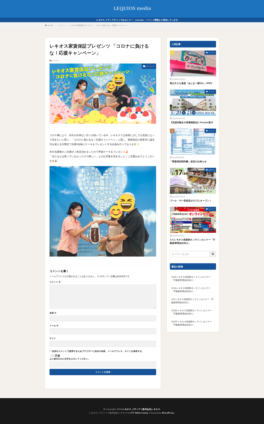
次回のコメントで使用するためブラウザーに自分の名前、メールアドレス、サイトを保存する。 (98, 351)
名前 (53, 313)
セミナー (211, 209)
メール (54, 326)
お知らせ (211, 170)
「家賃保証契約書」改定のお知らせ (188, 161)
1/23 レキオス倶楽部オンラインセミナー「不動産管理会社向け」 (191, 278)
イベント (61, 25)
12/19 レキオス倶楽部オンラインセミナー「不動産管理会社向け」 (191, 323)
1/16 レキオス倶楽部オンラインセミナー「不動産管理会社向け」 (191, 290)
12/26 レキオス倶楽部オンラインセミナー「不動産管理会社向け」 (191, 312)
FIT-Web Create (139, 412)
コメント (55, 282)
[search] (213, 254)
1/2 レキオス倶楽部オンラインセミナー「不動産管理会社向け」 (192, 241)
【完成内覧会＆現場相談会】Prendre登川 (191, 122)
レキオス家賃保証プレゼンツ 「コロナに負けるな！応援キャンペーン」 (99, 25)
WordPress (168, 412)
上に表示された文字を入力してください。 (70, 359)
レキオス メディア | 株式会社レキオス (141, 409)
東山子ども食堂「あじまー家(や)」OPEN (191, 83)
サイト (53, 338)
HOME (50, 25)
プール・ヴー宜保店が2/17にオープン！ (191, 200)
